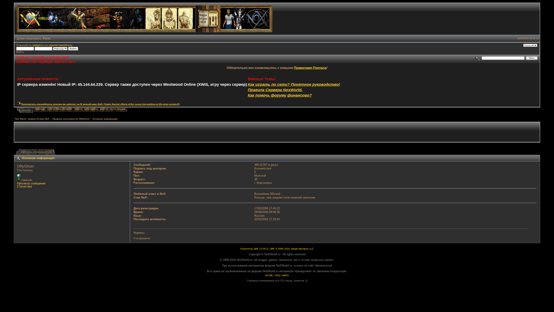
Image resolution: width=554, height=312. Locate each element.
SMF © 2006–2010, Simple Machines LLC (292, 248)
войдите (38, 45)
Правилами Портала (310, 68)
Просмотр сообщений (31, 183)
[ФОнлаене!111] (19, 176)
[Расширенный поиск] (477, 58)
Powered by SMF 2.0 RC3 (254, 248)
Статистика (24, 186)
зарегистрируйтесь (60, 45)
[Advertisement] (277, 132)
